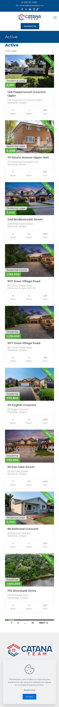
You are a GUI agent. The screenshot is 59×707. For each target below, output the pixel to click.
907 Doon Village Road (23, 281)
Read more (29, 690)
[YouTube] (26, 9)
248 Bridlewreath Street (25, 219)
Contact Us (30, 26)
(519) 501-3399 (30, 2)
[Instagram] (34, 9)
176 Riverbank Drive (21, 590)
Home (7, 51)
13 (32, 622)
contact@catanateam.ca (31, 5)
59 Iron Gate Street (20, 467)
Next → (43, 622)
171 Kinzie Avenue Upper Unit (28, 157)
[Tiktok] (37, 9)
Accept (29, 696)
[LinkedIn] (30, 9)
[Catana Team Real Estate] (29, 16)
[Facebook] (22, 9)
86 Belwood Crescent (22, 529)
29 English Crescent (21, 405)
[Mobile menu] (54, 17)
